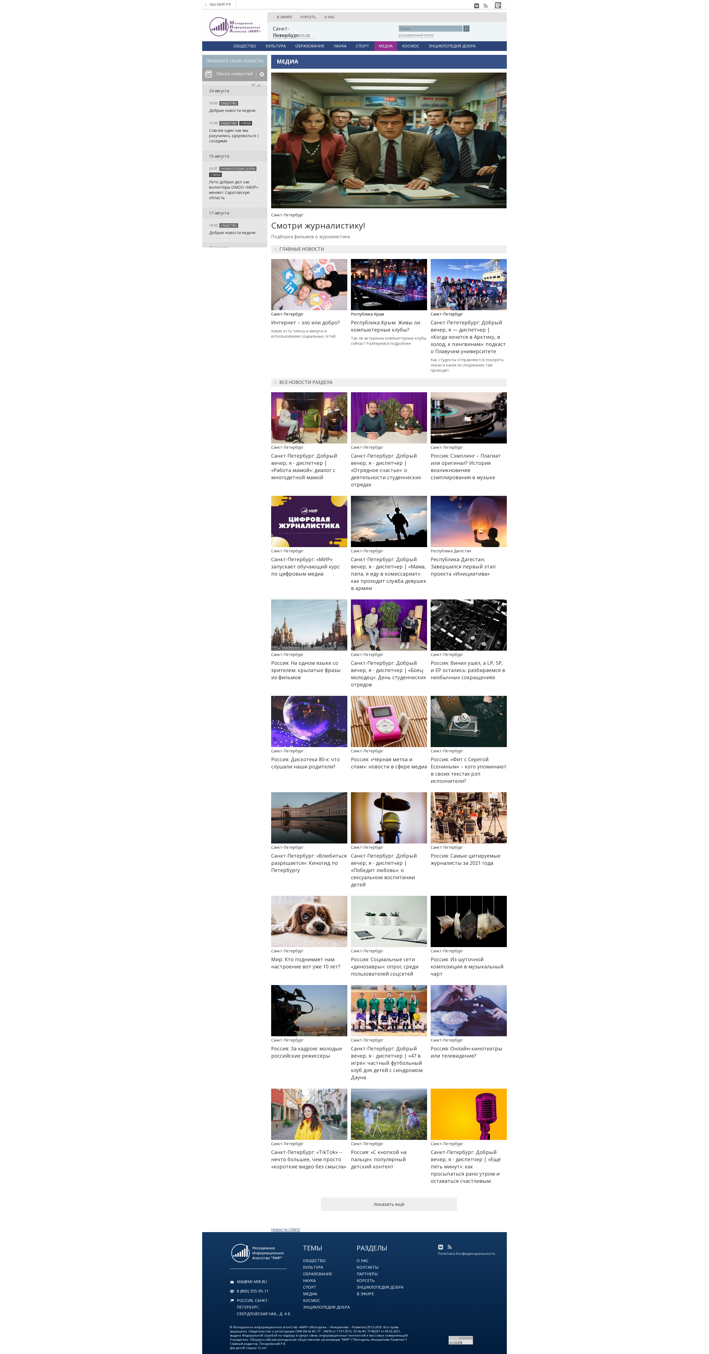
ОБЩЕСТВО (244, 45)
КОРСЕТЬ (308, 16)
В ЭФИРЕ (284, 16)
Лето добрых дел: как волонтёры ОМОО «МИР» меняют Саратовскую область (233, 189)
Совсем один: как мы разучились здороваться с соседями (234, 135)
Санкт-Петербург (287, 214)
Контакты (367, 1267)
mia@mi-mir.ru (252, 1281)
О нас (363, 1260)
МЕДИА (386, 45)
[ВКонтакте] (476, 5)
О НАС (329, 16)
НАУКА (340, 45)
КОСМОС (410, 45)
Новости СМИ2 (285, 1229)
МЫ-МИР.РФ (220, 4)
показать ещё (389, 1204)
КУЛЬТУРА (276, 45)
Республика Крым (367, 314)
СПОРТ (362, 45)
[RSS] (485, 5)
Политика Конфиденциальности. (467, 1253)
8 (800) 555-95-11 (253, 1291)
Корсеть (366, 1280)
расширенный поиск (416, 35)
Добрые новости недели (232, 110)
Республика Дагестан (451, 550)
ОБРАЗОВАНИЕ (309, 45)
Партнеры (367, 1273)
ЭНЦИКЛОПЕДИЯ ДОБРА (452, 45)
